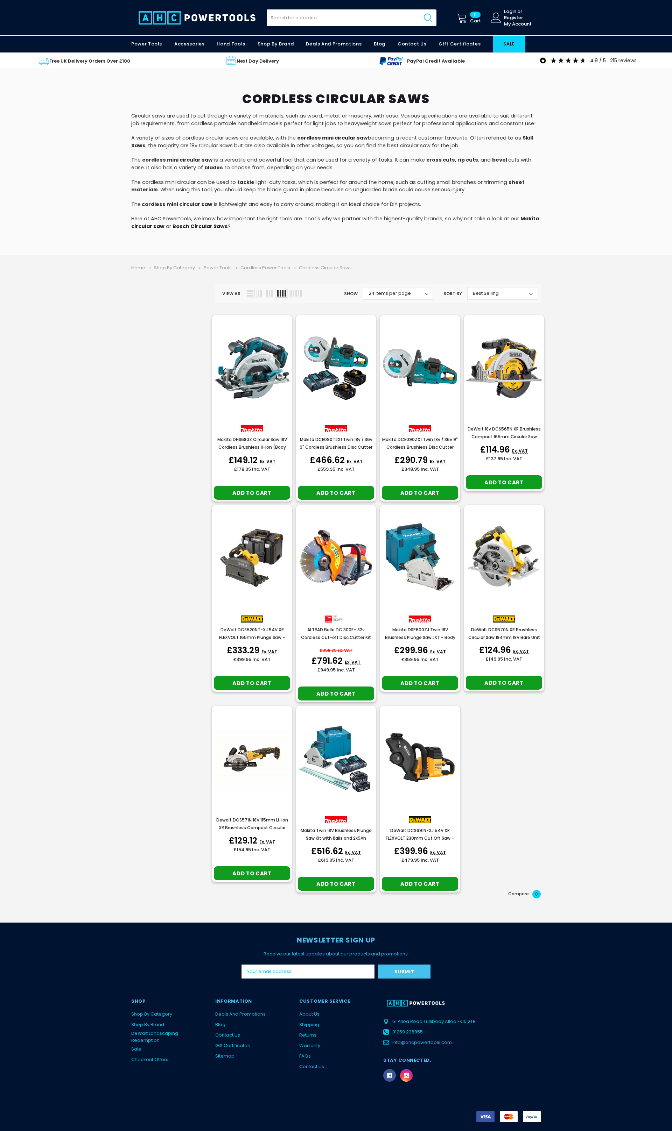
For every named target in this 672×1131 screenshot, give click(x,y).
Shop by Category (151, 1014)
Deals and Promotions (334, 44)
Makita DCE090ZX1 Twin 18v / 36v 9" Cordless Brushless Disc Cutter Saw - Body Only (420, 447)
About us (309, 1014)
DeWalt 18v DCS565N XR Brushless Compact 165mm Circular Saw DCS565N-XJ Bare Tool (504, 436)
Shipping (309, 1024)
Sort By (452, 294)
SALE (509, 44)
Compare (523, 894)
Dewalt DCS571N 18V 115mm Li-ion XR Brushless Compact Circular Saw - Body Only (252, 827)
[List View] (250, 293)
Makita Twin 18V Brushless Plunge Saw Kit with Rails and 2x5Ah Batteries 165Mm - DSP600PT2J (336, 838)
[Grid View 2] (260, 293)
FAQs (305, 1056)
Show (351, 294)
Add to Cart (251, 493)
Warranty (309, 1045)
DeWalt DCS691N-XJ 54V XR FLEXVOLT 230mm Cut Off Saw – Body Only (420, 838)
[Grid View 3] (269, 293)
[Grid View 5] (296, 293)
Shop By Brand (147, 1024)
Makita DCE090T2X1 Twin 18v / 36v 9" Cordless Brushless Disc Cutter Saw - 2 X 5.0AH (336, 447)
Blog (220, 1024)
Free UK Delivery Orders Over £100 (89, 61)
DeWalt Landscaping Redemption (154, 1037)
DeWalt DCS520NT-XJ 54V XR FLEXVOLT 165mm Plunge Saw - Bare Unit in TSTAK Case (252, 637)
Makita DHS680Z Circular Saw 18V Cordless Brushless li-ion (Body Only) (252, 447)
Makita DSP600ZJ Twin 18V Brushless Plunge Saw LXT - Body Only (420, 637)
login (510, 11)
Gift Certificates (232, 1045)
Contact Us (227, 1035)
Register (513, 18)
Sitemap (224, 1056)
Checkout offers (149, 1059)
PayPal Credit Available (436, 61)
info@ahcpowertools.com (422, 1042)
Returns (307, 1035)
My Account (518, 24)
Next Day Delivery (258, 61)
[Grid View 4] (281, 293)
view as (231, 294)
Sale (136, 1049)
